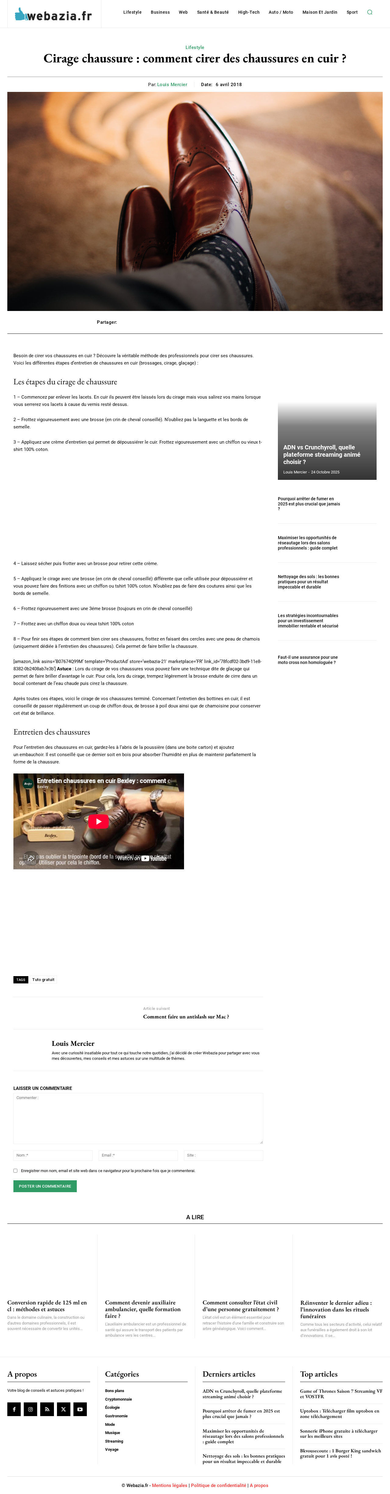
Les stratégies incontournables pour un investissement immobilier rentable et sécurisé (308, 620)
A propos (259, 1485)
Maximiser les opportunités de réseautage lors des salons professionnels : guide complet (308, 542)
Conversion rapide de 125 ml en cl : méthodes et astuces (47, 1305)
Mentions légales (169, 1485)
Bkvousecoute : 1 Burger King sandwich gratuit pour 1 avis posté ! (340, 1453)
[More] (286, 322)
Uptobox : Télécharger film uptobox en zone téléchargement (339, 1413)
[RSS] (47, 1409)
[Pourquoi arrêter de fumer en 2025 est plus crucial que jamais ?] (362, 503)
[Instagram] (30, 1409)
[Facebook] (14, 1409)
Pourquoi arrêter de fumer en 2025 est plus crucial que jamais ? (309, 503)
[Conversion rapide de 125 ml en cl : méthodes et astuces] (48, 1263)
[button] (369, 12)
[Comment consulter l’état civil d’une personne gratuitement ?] (244, 1263)
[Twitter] (63, 1409)
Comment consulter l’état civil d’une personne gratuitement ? (241, 1305)
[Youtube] (80, 1409)
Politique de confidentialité (218, 1485)
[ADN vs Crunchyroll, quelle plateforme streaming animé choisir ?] (327, 416)
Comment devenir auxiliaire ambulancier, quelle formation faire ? (143, 1309)
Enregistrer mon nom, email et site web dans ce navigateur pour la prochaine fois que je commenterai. (108, 1170)
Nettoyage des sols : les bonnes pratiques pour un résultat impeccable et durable (308, 581)
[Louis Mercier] (28, 1050)
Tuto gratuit (43, 979)
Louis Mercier (172, 84)
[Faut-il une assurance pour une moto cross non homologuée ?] (362, 660)
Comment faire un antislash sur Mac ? (186, 1016)
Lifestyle (195, 47)
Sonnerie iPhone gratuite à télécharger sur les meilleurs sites (339, 1433)
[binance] (138, 922)
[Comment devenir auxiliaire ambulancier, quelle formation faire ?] (146, 1263)
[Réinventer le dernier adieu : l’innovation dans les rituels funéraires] (341, 1263)
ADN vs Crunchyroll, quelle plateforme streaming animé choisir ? (321, 455)
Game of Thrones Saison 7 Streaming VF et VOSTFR (341, 1394)
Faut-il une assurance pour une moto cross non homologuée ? (308, 660)
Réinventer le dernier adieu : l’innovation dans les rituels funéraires (336, 1309)
